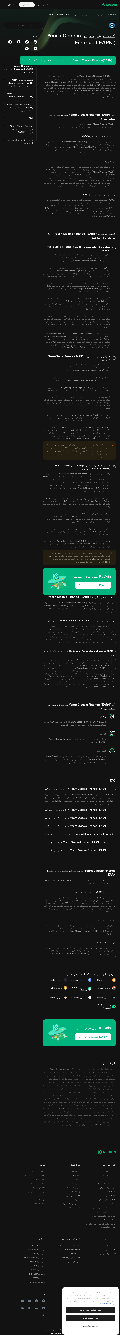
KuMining (76, 1191)
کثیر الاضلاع (65, 210)
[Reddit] (43, 1308)
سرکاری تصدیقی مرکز (35, 1191)
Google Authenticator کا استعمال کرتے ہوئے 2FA (74, 288)
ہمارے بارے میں (108, 1171)
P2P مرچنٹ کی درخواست (105, 1253)
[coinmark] (22, 1308)
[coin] (43, 1315)
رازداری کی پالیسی (106, 1211)
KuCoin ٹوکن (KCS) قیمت (68, 1257)
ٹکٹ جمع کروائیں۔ (36, 1179)
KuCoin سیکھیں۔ (72, 1195)
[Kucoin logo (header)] (109, 4)
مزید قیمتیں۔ (73, 1261)
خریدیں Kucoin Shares (34, 1257)
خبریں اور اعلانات (107, 1183)
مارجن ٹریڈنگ (73, 1187)
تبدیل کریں (74, 1171)
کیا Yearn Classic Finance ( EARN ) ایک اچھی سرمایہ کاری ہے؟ (78, 850)
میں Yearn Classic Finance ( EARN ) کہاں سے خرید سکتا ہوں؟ (78, 809)
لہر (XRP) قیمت (73, 1253)
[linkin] (36, 1308)
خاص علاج (41, 1195)
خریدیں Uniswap (37, 1282)
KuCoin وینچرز (108, 1195)
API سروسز (111, 1249)
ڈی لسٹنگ (41, 1199)
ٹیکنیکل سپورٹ (38, 1183)
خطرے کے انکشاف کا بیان (104, 1216)
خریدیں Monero (37, 1261)
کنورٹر (76, 1199)
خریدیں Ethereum (36, 1249)
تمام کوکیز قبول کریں (90, 1310)
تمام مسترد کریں (90, 1318)
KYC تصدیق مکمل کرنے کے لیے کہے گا (86, 301)
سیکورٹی (111, 1203)
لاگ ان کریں (43, 4)
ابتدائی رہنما (38, 1171)
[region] (90, 1311)
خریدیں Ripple (38, 1253)
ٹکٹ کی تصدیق (38, 1187)
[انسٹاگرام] (29, 1308)
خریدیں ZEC (39, 1265)
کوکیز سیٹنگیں (90, 1326)
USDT (53, 342)
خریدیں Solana (38, 1269)
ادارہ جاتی (110, 1245)
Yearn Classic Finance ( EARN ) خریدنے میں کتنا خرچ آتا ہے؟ (78, 833)
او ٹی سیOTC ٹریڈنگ (70, 1203)
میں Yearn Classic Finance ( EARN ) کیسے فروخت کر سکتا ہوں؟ (78, 788)
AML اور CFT (109, 1220)
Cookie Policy (105, 1304)
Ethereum (80, 210)
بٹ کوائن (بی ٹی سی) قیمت (68, 1245)
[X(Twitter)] (43, 1301)
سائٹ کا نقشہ (38, 1203)
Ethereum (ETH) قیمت (70, 1249)
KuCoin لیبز (109, 1191)
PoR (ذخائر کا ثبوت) (106, 1199)
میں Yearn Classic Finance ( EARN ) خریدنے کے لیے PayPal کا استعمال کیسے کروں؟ (78, 825)
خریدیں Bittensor (37, 1274)
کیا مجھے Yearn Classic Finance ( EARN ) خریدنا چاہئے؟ (78, 842)
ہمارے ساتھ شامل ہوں (105, 1175)
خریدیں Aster (39, 1278)
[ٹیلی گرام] (36, 1301)
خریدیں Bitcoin (38, 1245)
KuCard (76, 1175)
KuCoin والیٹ (109, 175)
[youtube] (29, 1301)
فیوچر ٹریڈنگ (73, 1183)
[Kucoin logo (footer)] (105, 1152)
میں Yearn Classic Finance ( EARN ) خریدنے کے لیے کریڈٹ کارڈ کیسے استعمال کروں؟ (78, 817)
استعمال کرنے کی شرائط (104, 1208)
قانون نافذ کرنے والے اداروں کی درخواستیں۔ (101, 1225)
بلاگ (114, 1179)
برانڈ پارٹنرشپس (107, 1187)
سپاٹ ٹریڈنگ (74, 1179)
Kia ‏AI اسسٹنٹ (74, 1208)
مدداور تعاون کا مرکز (34, 1175)
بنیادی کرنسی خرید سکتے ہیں (85, 521)
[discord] (22, 1301)
